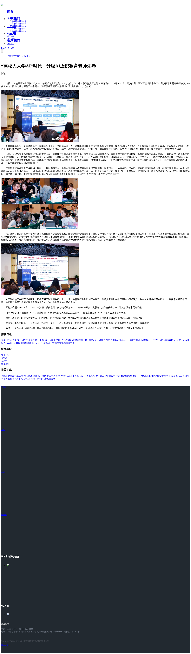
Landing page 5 (19, 31)
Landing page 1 (19, 21)
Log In (4, 48)
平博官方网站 (13, 56)
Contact (10, 43)
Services (10, 36)
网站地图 (4, 645)
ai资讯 (11, 26)
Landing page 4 (19, 28)
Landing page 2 (19, 23)
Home (9, 18)
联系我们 (13, 40)
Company (11, 38)
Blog (9, 41)
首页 (10, 11)
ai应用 (26, 56)
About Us (11, 33)
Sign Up (11, 48)
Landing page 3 (19, 26)
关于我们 (13, 19)
